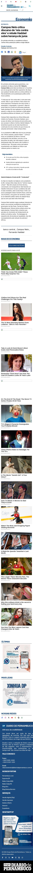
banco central (9, 229)
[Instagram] (6, 1)
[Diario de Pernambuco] (16, 6)
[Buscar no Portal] (29, 6)
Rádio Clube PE (7, 784)
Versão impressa (7, 800)
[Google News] (25, 1)
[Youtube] (15, 1)
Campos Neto (23, 229)
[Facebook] (2, 1)
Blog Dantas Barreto (8, 789)
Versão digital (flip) (8, 797)
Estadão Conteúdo (6, 46)
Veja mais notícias (16, 245)
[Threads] (20, 1)
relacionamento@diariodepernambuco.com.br (17, 767)
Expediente (5, 808)
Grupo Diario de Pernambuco (16, 852)
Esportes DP (6, 778)
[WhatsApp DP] (30, 1)
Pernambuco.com (8, 776)
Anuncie (4, 805)
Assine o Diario (7, 803)
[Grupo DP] (17, 866)
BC (14, 132)
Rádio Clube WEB (7, 781)
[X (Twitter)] (10, 1)
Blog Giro (5, 786)
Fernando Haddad (16, 232)
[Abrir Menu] (1, 6)
